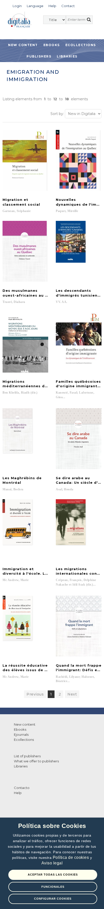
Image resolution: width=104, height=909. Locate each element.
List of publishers (27, 756)
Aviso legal (52, 863)
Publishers (39, 56)
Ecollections (80, 45)
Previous (35, 694)
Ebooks (51, 45)
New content (24, 724)
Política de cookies (71, 857)
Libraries (67, 56)
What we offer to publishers (36, 761)
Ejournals (21, 734)
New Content (23, 45)
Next (72, 694)
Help (18, 793)
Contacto (22, 788)
